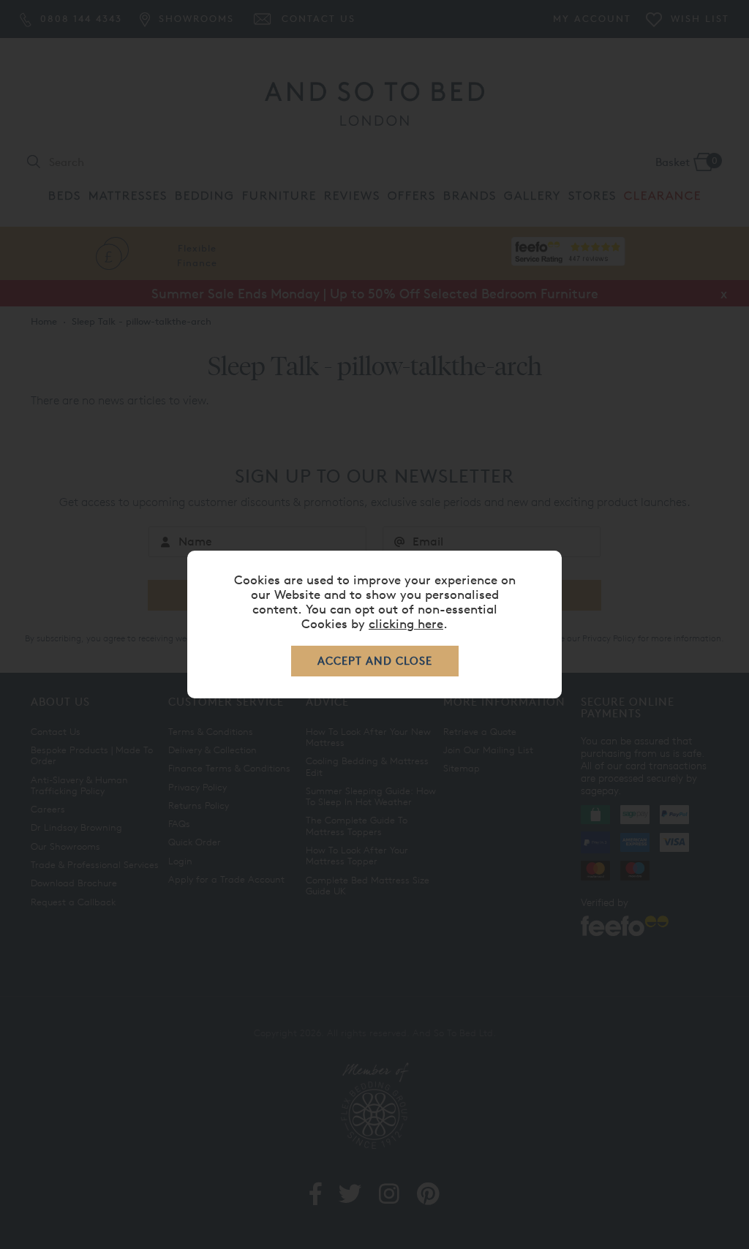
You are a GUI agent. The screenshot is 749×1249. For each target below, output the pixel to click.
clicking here (406, 623)
